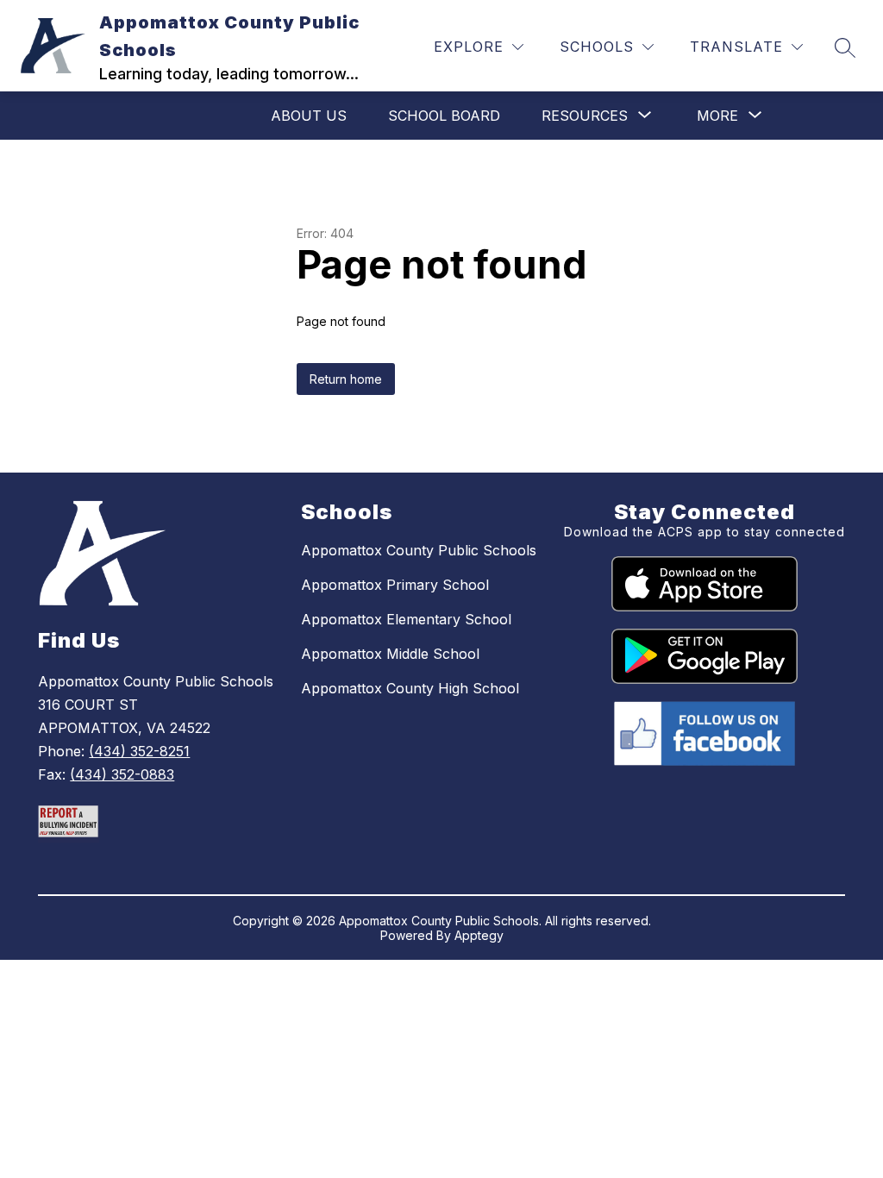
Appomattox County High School (410, 688)
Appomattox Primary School (395, 584)
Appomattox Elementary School (406, 619)
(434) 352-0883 (122, 774)
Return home (346, 379)
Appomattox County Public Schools (418, 550)
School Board (444, 115)
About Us (309, 115)
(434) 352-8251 (139, 751)
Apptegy (479, 935)
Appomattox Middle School (390, 653)
